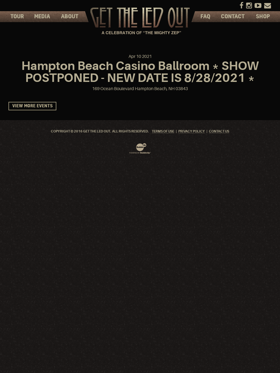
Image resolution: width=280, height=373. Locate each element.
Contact (233, 16)
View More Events (32, 106)
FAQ (205, 16)
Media (42, 16)
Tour (17, 16)
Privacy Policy (191, 131)
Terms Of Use (163, 131)
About (69, 16)
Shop (263, 16)
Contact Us (219, 131)
